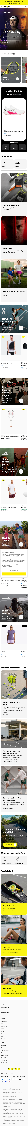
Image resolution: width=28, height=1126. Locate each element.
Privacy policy (4, 1076)
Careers (2, 1031)
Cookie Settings (4, 1014)
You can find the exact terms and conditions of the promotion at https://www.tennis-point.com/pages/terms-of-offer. (13, 1122)
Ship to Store (3, 1038)
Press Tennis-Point (4, 1062)
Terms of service (16, 1076)
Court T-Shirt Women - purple (8, 653)
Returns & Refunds (4, 1057)
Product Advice (4, 1060)
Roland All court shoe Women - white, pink (13, 131)
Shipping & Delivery (4, 1055)
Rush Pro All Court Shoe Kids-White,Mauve (10, 580)
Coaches (3, 1033)
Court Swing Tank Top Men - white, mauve (10, 363)
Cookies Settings (14, 570)
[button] (1, 6)
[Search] (19, 6)
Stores (2, 1052)
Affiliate (2, 1028)
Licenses (3, 1009)
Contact (2, 1047)
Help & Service (4, 1021)
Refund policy (22, 1076)
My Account (3, 1045)
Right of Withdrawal (5, 1007)
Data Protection (6, 566)
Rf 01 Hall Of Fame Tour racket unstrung (10, 436)
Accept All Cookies (14, 573)
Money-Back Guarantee (5, 1012)
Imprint (10, 566)
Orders (2, 1023)
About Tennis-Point (4, 1050)
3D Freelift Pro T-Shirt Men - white (9, 507)
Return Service (4, 1026)
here (17, 564)
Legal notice (9, 1076)
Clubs (2, 1036)
